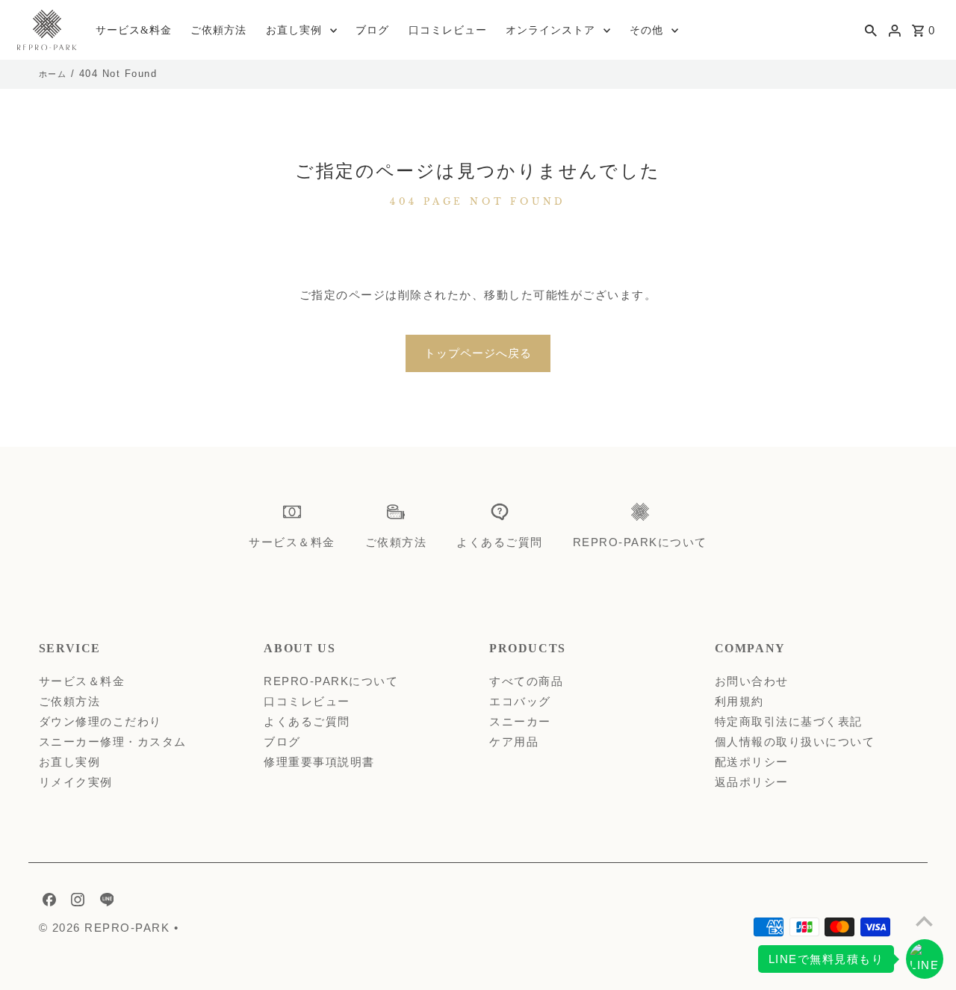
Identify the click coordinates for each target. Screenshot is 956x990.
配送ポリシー (752, 761)
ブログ (372, 30)
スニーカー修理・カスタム (113, 741)
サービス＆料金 (82, 681)
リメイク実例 (76, 782)
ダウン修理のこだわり (100, 721)
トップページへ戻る (478, 353)
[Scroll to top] (924, 921)
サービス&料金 (134, 30)
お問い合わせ (752, 681)
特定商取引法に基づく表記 (789, 721)
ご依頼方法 (218, 30)
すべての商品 (526, 681)
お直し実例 (294, 30)
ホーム (53, 73)
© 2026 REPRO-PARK (106, 927)
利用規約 (739, 701)
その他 (646, 30)
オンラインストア (550, 30)
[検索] (871, 29)
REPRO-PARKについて (331, 681)
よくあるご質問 (307, 721)
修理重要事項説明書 (319, 761)
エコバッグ (520, 701)
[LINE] (105, 903)
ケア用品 (513, 741)
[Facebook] (47, 903)
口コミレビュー (448, 30)
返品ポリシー (752, 782)
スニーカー (520, 721)
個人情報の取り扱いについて (795, 741)
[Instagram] (75, 903)
